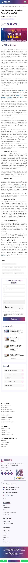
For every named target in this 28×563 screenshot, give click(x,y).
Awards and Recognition (9, 512)
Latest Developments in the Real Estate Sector (11, 270)
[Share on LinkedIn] (11, 24)
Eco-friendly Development (8, 267)
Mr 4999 (4, 498)
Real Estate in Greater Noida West (8, 423)
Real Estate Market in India (20, 267)
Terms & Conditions (8, 523)
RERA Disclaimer (7, 542)
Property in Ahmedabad (6, 405)
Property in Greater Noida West (8, 411)
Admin (3, 16)
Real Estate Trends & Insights (8, 19)
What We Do (6, 530)
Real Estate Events (8, 385)
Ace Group (3, 440)
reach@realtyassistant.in (13, 487)
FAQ (4, 539)
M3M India (3, 446)
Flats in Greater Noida (6, 432)
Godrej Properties (5, 442)
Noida (17, 95)
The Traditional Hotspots (7, 272)
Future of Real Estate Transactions (9, 264)
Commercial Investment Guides (10, 370)
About (4, 505)
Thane (21, 97)
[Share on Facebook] (14, 24)
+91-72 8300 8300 (11, 489)
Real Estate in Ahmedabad (6, 417)
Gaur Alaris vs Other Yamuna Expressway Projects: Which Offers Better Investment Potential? (15, 347)
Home (2, 6)
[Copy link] (16, 24)
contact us (3, 255)
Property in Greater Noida (6, 409)
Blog (6, 6)
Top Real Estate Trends (18, 272)
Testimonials (6, 507)
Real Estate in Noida (5, 419)
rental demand (20, 186)
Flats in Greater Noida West (7, 434)
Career (5, 510)
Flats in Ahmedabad (5, 428)
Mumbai (22, 90)
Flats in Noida (4, 430)
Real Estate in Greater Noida (7, 421)
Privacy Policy (7, 521)
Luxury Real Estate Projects (9, 381)
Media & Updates (7, 377)
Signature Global (4, 444)
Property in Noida (4, 407)
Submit (14, 319)
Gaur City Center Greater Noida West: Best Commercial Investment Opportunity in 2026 (16, 331)
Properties (5, 537)
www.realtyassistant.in (12, 492)
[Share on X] (8, 24)
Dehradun (9, 97)
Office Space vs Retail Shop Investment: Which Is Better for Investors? (16, 339)
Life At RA (5, 533)
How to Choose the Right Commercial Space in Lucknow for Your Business (17, 356)
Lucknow (3, 97)
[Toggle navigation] (25, 2)
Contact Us (6, 514)
